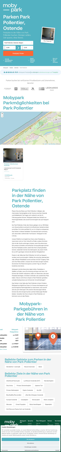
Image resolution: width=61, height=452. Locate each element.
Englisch (30, 425)
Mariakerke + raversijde (13, 367)
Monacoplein (36, 399)
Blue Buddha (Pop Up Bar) (13, 395)
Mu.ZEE (39, 390)
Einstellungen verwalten (30, 447)
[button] (30, 128)
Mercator (9, 404)
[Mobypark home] (12, 8)
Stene (40, 367)
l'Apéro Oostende (28, 390)
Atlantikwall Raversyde (13, 381)
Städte (11, 67)
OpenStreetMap (51, 144)
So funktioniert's (50, 424)
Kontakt (57, 450)
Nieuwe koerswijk (29, 367)
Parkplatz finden (18, 53)
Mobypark (5, 67)
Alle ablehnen (30, 443)
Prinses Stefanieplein (12, 390)
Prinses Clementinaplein (24, 385)
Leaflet (45, 144)
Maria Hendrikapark (35, 404)
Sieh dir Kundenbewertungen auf (45, 72)
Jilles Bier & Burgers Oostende (34, 395)
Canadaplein (24, 399)
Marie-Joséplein (48, 399)
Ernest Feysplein (21, 404)
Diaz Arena (9, 385)
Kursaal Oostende (11, 399)
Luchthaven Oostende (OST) (32, 381)
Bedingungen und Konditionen (32, 450)
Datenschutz (5, 450)
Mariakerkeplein (48, 381)
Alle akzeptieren (30, 439)
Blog (37, 425)
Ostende (16, 67)
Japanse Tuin (39, 385)
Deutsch (30, 423)
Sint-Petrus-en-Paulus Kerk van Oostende (18, 409)
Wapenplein (48, 404)
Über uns (38, 423)
